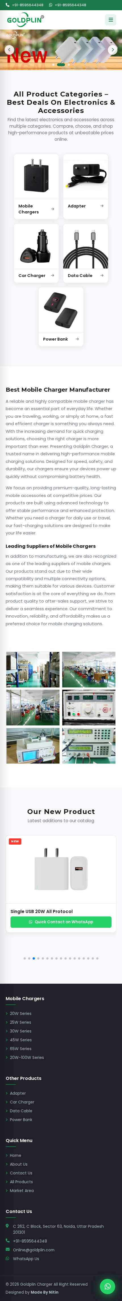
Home (15, 1155)
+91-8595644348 (27, 5)
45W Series (21, 1040)
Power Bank (21, 1119)
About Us (19, 1164)
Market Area (22, 1190)
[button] (14, 899)
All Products (21, 1182)
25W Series (20, 1022)
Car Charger (22, 1102)
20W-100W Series (27, 1057)
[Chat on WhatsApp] (107, 1286)
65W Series (20, 1049)
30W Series (20, 1031)
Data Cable (21, 1111)
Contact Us (21, 1173)
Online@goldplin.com (33, 1250)
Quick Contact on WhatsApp (64, 922)
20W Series (20, 1013)
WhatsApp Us (26, 1259)
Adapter (18, 1093)
